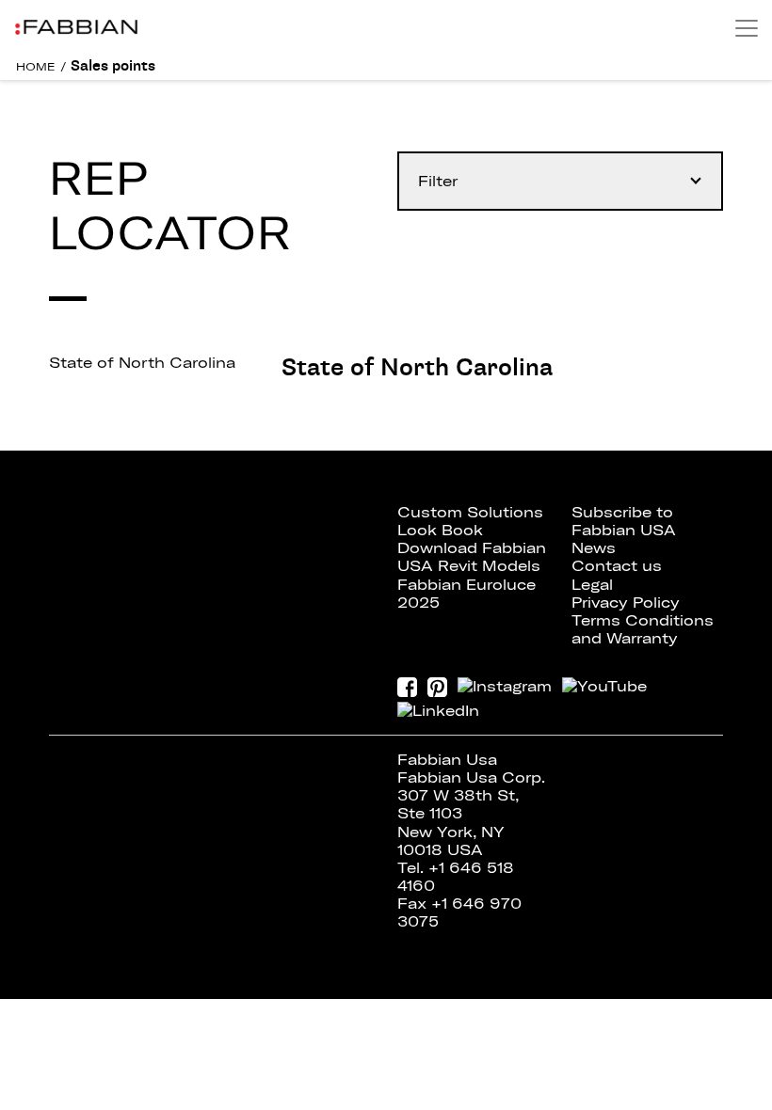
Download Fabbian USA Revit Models (471, 556)
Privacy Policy (625, 602)
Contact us (616, 565)
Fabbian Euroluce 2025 (466, 593)
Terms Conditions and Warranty (642, 628)
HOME (36, 66)
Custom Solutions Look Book (470, 520)
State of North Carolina (142, 362)
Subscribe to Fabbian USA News (623, 529)
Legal (592, 584)
